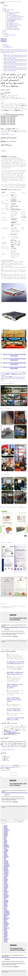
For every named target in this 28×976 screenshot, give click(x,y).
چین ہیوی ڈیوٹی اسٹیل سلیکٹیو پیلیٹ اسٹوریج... (15, 685)
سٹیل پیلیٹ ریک (12, 26)
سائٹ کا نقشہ (5, 767)
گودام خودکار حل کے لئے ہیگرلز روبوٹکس (15, 718)
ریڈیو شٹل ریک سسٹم (13, 15)
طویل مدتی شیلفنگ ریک (14, 24)
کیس (5, 30)
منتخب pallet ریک (11, 20)
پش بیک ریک (10, 22)
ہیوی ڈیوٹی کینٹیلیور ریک (15, 16)
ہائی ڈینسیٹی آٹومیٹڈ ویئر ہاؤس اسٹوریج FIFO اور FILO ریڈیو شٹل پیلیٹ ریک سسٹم (13, 374)
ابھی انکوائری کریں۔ (7, 749)
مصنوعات (6, 10)
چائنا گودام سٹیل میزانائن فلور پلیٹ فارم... (14, 699)
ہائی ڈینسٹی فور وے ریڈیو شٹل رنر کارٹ (14, 709)
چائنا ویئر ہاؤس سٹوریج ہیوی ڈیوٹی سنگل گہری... (15, 662)
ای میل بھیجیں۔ (6, 769)
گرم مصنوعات (14, 767)
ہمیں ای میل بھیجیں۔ (7, 134)
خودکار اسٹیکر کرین (13, 12)
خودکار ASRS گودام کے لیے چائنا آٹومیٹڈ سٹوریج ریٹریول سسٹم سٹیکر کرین (13, 378)
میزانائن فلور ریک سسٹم (15, 19)
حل (4, 31)
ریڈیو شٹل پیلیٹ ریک (13, 29)
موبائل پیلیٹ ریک (12, 23)
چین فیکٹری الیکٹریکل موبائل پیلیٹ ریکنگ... (15, 673)
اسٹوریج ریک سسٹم (12, 27)
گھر (5, 8)
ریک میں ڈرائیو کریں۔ (14, 17)
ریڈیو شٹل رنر (11, 13)
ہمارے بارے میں (9, 9)
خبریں (6, 36)
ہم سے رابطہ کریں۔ (10, 34)
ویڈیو (6, 33)
